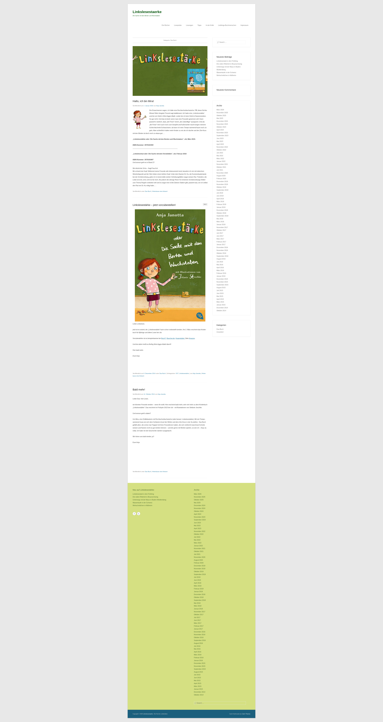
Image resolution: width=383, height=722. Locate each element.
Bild (205, 204)
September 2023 (222, 135)
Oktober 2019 (221, 187)
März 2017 (220, 239)
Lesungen (189, 25)
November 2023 (222, 133)
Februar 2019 (221, 204)
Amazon (192, 338)
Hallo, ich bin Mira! (143, 101)
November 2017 (222, 227)
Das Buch (148, 191)
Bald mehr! (139, 389)
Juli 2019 (220, 193)
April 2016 (220, 267)
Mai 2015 (220, 296)
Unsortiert (220, 332)
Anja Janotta (160, 106)
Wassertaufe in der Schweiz (226, 72)
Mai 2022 (220, 156)
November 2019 (222, 184)
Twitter (138, 513)
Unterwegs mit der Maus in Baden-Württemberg (149, 500)
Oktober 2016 (221, 253)
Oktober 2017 (221, 230)
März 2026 (220, 110)
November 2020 (222, 173)
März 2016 (220, 270)
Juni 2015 (220, 293)
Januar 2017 (221, 244)
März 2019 (220, 201)
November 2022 (222, 147)
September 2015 (222, 285)
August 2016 (221, 259)
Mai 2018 (220, 219)
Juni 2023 (220, 138)
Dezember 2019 (222, 181)
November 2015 (222, 282)
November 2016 (222, 250)
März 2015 (220, 302)
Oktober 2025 (221, 115)
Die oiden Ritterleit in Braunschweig (229, 64)
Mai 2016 (220, 265)
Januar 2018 (221, 224)
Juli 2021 (220, 170)
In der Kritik (210, 25)
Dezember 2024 (222, 121)
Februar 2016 (221, 273)
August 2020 (221, 176)
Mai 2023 (220, 141)
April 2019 (220, 199)
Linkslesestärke (184, 373)
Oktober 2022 (221, 150)
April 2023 (220, 144)
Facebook (134, 513)
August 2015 (221, 287)
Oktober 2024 (221, 127)
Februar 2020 (221, 178)
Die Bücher (166, 25)
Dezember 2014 (222, 308)
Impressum (244, 25)
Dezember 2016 (222, 247)
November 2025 (222, 112)
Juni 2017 (220, 236)
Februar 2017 (221, 242)
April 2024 (220, 130)
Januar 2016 (221, 276)
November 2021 (222, 164)
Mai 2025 (220, 118)
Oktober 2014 (221, 310)
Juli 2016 (220, 262)
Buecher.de (171, 338)
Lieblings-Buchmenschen (227, 25)
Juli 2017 (220, 233)
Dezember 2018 (222, 210)
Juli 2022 (220, 153)
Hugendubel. (180, 338)
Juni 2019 (220, 196)
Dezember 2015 (222, 279)
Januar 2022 (221, 161)
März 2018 (220, 221)
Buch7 (163, 338)
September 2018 (222, 216)
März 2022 (220, 158)
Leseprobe (178, 25)
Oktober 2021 (221, 167)
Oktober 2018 (221, 213)
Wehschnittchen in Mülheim (226, 75)
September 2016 (222, 256)
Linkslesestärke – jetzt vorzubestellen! (154, 204)
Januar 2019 (221, 207)
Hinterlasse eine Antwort (159, 191)
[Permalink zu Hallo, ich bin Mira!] (170, 71)
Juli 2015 (220, 290)
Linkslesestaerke (147, 12)
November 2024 (222, 124)
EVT (177, 373)
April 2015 (220, 299)
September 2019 (222, 190)
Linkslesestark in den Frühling (227, 61)
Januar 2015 (221, 305)
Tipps (199, 25)
